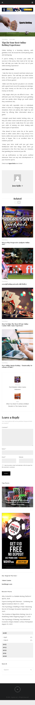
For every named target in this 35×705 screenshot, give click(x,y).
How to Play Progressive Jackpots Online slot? (16, 243)
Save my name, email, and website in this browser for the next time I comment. (17, 466)
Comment (5, 427)
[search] (31, 669)
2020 (5, 656)
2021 (4, 653)
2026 (5, 633)
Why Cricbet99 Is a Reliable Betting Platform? (16, 596)
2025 (4, 644)
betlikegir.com (7, 584)
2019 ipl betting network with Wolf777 (14, 284)
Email (4, 457)
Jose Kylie (16, 185)
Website (21, 457)
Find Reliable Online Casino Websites (17, 387)
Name (4, 449)
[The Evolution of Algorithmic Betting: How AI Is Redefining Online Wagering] (17, 497)
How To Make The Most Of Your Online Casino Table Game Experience (15, 324)
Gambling (4, 39)
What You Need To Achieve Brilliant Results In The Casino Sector (17, 404)
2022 (4, 650)
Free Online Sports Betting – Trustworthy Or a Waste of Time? (17, 366)
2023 (4, 647)
